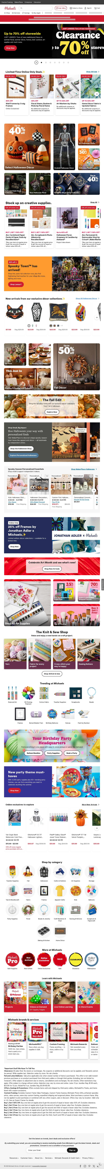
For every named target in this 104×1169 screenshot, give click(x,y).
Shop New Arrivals (52, 569)
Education (37, 2)
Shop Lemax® (16, 284)
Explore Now (52, 412)
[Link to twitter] (93, 1166)
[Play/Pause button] (36, 62)
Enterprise (28, 2)
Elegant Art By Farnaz (81, 499)
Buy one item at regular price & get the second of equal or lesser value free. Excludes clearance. (47, 1105)
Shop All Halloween (14, 52)
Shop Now (14, 547)
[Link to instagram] (85, 1166)
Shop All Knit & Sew (52, 674)
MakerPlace (19, 2)
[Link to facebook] (80, 1166)
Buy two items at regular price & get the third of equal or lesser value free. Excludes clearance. (46, 1110)
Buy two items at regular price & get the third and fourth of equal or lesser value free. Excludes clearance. (51, 1112)
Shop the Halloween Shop (21, 449)
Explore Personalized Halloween (23, 455)
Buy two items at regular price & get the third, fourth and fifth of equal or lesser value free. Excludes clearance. (49, 1116)
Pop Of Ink (55, 502)
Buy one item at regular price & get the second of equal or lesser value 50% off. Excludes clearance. (50, 1103)
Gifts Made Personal (37, 502)
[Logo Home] (10, 8)
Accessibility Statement (39, 1166)
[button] (90, 8)
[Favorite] (25, 476)
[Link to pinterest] (89, 1166)
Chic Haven (12, 502)
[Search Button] (21, 8)
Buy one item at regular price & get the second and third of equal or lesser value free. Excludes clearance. (50, 1108)
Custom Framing (7, 2)
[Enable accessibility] (99, 1164)
